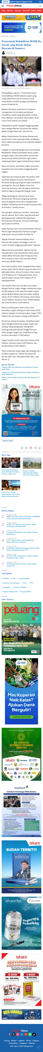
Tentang (6, 1041)
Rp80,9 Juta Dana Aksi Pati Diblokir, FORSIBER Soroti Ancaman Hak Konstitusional (23, 517)
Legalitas (21, 1041)
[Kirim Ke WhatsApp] (39, 448)
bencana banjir (8, 440)
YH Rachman (10, 52)
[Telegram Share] (35, 448)
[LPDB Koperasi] (21, 27)
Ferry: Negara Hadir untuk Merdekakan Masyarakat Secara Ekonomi (20, 541)
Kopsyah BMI (25, 592)
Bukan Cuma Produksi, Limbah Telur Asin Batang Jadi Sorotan (20, 378)
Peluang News (28, 1046)
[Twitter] (13, 1034)
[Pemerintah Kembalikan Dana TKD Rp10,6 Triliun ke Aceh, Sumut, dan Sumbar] (11, 462)
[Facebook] (9, 1034)
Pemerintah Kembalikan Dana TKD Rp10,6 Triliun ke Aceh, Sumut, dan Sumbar (10, 472)
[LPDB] (21, 691)
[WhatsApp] (30, 1034)
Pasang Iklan (13, 1043)
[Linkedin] (22, 1034)
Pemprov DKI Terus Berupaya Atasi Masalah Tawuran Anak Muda (20, 368)
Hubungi (32, 1043)
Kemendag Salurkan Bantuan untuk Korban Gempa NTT (22, 565)
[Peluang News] (14, 6)
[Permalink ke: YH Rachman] (3, 53)
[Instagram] (18, 1034)
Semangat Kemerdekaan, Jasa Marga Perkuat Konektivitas (22, 533)
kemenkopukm (24, 578)
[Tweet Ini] (26, 448)
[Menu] (3, 6)
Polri (25, 583)
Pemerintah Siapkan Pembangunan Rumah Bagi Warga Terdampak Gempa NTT (23, 549)
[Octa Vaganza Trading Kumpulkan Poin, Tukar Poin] (21, 1014)
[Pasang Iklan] (21, 410)
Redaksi (14, 1041)
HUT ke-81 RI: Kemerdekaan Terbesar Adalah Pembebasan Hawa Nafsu (22, 557)
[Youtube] (26, 1034)
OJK (14, 578)
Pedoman (36, 1041)
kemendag (6, 587)
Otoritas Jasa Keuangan (11, 583)
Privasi (28, 1041)
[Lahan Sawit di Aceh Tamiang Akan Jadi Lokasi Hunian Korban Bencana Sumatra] (11, 485)
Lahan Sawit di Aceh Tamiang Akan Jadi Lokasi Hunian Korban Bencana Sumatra (11, 494)
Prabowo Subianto (20, 587)
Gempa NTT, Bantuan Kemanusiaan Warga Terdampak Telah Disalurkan (20, 373)
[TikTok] (34, 1034)
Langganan (23, 1043)
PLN (32, 583)
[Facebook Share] (22, 448)
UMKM (5, 578)
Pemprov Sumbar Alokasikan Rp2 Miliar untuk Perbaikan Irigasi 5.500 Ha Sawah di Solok (31, 473)
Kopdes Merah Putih (10, 592)
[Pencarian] (40, 6)
